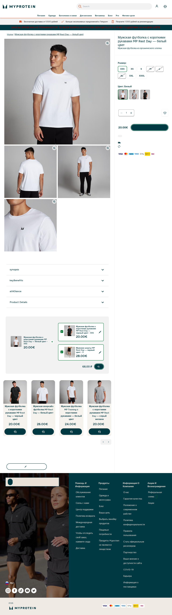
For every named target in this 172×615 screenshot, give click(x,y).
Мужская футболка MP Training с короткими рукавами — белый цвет (71, 412)
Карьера (127, 576)
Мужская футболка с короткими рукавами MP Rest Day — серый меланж (99, 412)
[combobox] (114, 6)
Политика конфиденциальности (134, 522)
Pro (117, 16)
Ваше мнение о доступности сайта (132, 561)
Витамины (100, 16)
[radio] (122, 69)
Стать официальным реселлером (133, 544)
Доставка (80, 548)
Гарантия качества (132, 499)
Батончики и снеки (68, 16)
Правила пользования (129, 533)
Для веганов (86, 16)
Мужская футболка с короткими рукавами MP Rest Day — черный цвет (15, 412)
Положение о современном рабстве (130, 509)
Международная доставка (84, 524)
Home (10, 34)
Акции (151, 503)
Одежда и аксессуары (105, 497)
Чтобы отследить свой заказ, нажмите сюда (84, 537)
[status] (126, 113)
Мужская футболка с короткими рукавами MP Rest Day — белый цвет (49, 34)
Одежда (52, 16)
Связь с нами (82, 503)
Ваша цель (104, 513)
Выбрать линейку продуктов (107, 521)
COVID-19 (128, 569)
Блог (110, 16)
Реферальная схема (155, 494)
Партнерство (129, 552)
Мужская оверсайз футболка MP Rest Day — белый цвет (43, 409)
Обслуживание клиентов (83, 494)
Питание (41, 16)
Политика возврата (85, 516)
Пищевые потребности (105, 532)
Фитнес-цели (128, 16)
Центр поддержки (84, 509)
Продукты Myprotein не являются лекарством (109, 544)
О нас (126, 492)
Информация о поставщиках (130, 584)
